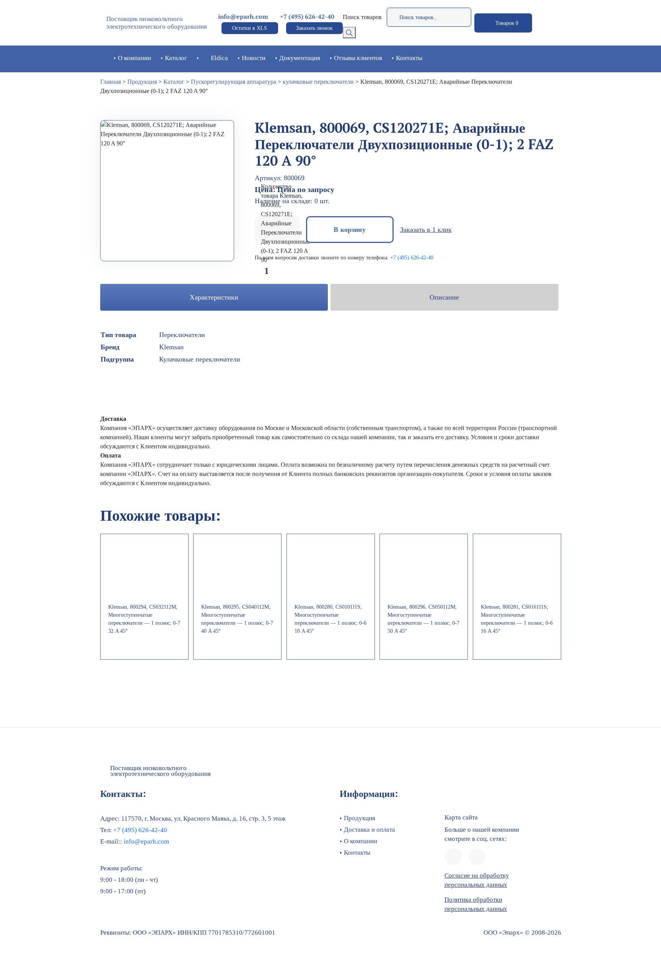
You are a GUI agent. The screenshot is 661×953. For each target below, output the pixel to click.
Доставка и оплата (369, 829)
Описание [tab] (444, 297)
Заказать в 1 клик (426, 229)
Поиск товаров (362, 17)
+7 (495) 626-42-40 (307, 17)
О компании (134, 58)
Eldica (219, 58)
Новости (253, 58)
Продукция (142, 81)
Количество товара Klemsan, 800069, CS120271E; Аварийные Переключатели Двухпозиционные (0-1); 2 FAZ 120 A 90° (285, 223)
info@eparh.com (243, 17)
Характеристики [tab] (214, 297)
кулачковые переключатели (318, 81)
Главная (110, 81)
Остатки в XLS (249, 28)
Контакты (409, 58)
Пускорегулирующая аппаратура (233, 81)
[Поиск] (349, 32)
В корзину (350, 229)
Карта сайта (461, 817)
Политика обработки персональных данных (475, 904)
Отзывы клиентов (358, 58)
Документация (299, 58)
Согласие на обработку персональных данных (476, 880)
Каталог (176, 58)
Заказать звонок (314, 28)
